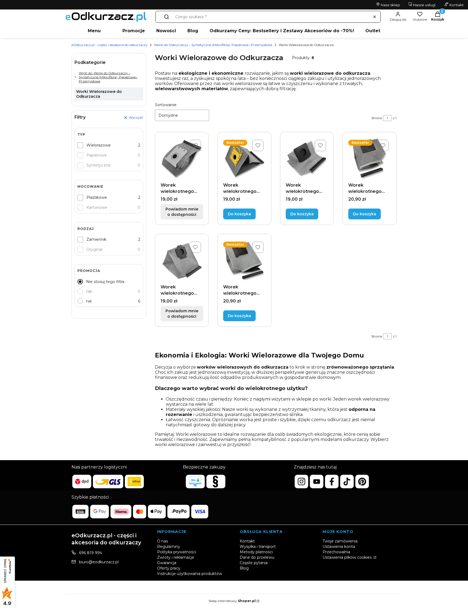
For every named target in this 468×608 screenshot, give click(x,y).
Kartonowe (96, 207)
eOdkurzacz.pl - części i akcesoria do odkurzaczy (110, 45)
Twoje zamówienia (340, 541)
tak (89, 291)
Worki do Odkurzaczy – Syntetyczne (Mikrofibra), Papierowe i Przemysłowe (213, 45)
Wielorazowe (98, 145)
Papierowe (96, 155)
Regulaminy (168, 546)
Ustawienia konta (339, 546)
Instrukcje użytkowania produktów (189, 573)
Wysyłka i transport (258, 546)
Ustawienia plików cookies (348, 557)
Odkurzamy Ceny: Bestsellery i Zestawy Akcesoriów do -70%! (282, 30)
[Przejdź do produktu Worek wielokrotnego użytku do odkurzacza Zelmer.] (307, 159)
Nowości (166, 30)
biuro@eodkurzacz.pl (99, 562)
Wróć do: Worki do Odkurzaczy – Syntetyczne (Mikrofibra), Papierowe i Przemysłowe (108, 77)
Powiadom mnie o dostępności (181, 212)
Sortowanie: (166, 104)
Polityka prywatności (176, 552)
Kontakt (456, 5)
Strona (376, 118)
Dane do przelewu (257, 557)
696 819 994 (90, 552)
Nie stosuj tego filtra (105, 281)
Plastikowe (96, 197)
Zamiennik (96, 239)
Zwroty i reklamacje (175, 557)
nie (89, 301)
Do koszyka (239, 214)
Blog (192, 30)
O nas (162, 541)
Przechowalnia (336, 552)
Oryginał (94, 249)
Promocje (133, 30)
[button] (166, 16)
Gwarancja (166, 562)
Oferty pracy (168, 568)
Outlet (372, 30)
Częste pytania (254, 562)
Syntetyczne (98, 165)
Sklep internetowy (232, 601)
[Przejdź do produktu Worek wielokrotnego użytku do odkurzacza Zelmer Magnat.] (244, 260)
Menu (94, 30)
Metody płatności (256, 552)
